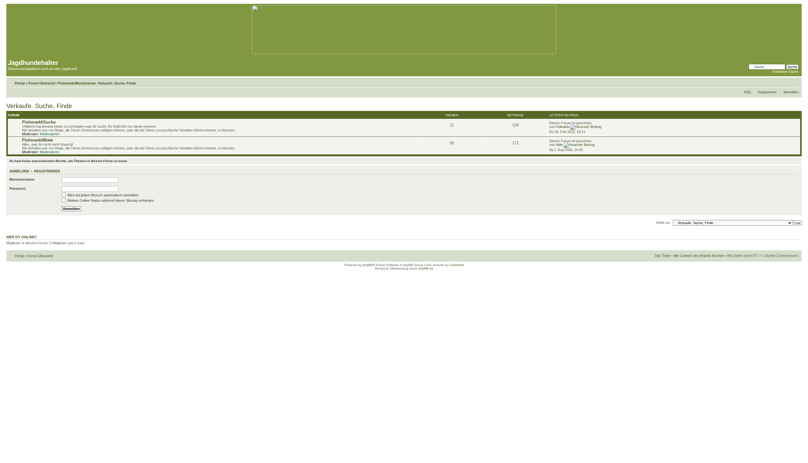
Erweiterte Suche (785, 71)
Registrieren (767, 92)
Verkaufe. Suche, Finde (117, 83)
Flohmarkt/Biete (37, 140)
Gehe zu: (663, 222)
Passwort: (17, 188)
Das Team (662, 256)
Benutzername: (22, 179)
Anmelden (791, 92)
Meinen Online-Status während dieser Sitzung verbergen (110, 200)
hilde (559, 145)
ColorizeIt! (456, 265)
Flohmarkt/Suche (39, 122)
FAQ (747, 92)
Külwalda (562, 127)
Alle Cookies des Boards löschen (699, 256)
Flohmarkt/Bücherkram (77, 83)
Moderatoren (49, 134)
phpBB (368, 265)
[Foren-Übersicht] (404, 53)
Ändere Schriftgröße (794, 82)
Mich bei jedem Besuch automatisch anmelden (102, 195)
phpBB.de (426, 268)
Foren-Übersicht (42, 83)
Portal (20, 83)
